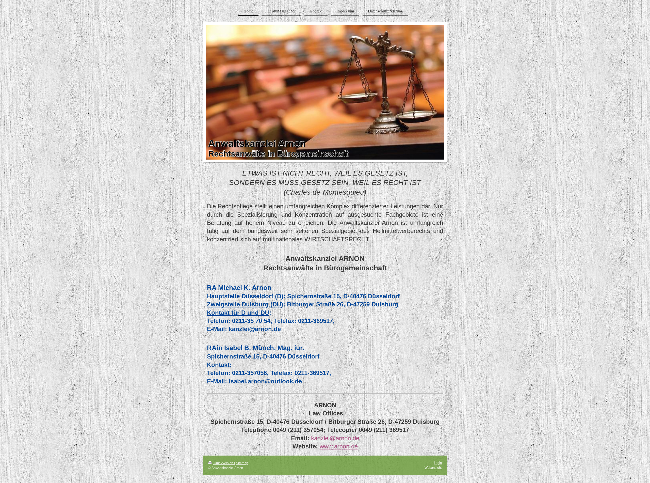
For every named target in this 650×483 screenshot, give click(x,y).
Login (438, 463)
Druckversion (223, 463)
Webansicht (433, 468)
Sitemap (242, 463)
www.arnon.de (339, 446)
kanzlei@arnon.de (335, 438)
